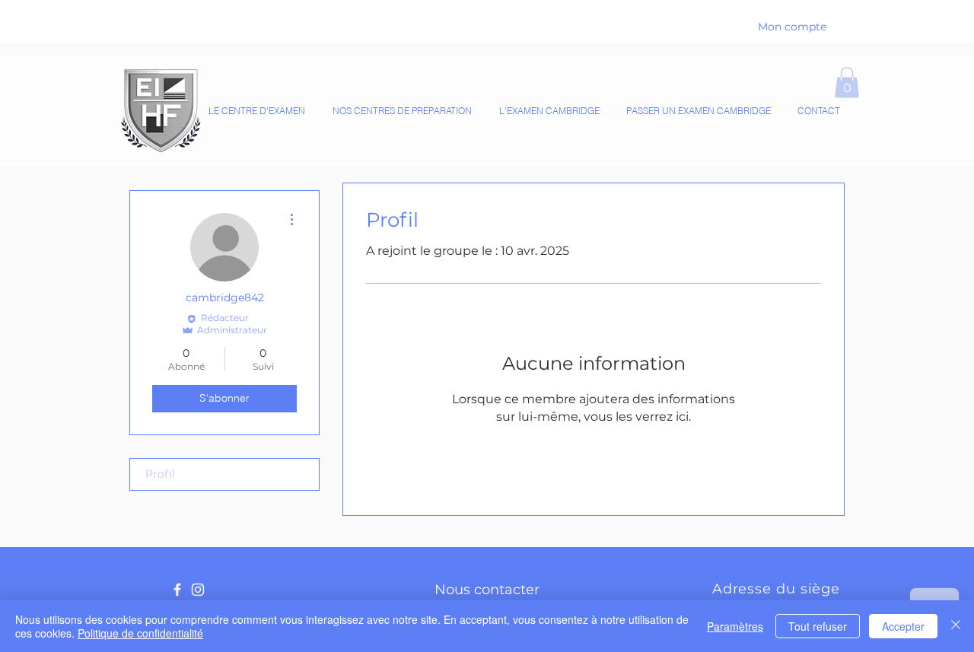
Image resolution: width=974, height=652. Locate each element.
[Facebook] (177, 589)
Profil (160, 474)
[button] (847, 82)
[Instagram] (197, 589)
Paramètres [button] (735, 626)
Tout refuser (817, 626)
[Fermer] (956, 626)
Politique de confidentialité (140, 633)
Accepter (903, 626)
